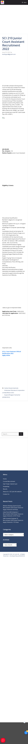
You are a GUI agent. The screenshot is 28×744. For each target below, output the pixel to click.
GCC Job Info (16, 554)
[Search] (21, 434)
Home (5, 479)
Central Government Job (11, 388)
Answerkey (6, 486)
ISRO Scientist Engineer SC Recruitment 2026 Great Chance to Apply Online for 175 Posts (13, 520)
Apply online (6, 355)
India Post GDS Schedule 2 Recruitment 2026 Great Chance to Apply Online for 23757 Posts (13, 514)
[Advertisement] (14, 19)
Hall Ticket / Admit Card (10, 484)
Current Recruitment (9, 481)
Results (5, 489)
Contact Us (6, 494)
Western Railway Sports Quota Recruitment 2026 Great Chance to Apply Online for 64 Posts (13, 507)
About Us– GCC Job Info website (12, 491)
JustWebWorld (21, 556)
